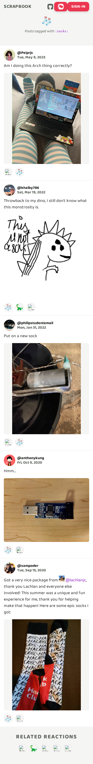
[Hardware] (19, 550)
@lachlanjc (76, 580)
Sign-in (78, 6)
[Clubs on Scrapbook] (60, 6)
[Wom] (31, 307)
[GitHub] (50, 6)
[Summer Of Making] (19, 718)
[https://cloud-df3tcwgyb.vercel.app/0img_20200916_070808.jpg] (46, 664)
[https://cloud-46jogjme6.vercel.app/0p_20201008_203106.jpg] (46, 510)
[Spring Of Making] (8, 172)
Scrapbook (17, 6)
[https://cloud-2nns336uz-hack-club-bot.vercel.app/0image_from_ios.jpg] (46, 388)
